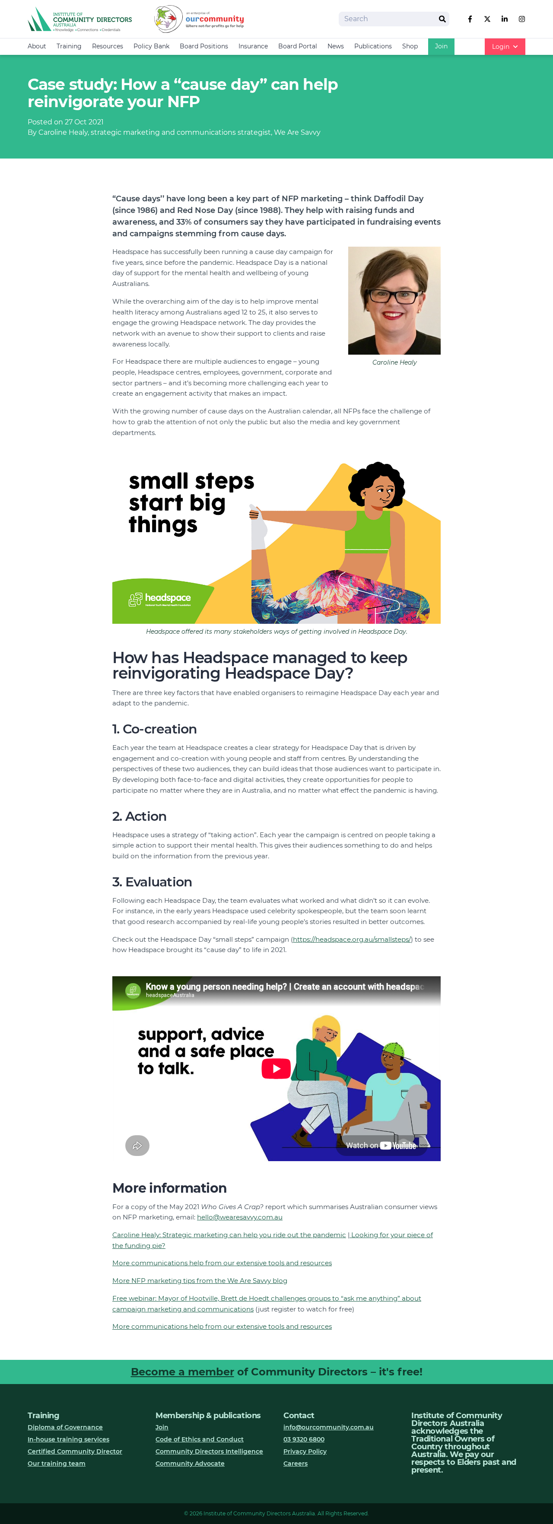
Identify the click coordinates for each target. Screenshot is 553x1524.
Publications (373, 46)
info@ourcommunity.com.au (328, 1427)
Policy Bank (151, 46)
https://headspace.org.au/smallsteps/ (352, 939)
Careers (295, 1463)
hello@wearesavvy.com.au (240, 1217)
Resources (107, 46)
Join (441, 46)
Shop (410, 46)
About (37, 46)
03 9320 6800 (303, 1439)
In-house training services (68, 1439)
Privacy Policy (305, 1451)
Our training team (57, 1463)
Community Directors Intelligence (209, 1451)
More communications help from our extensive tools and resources (222, 1263)
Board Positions (204, 46)
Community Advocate (190, 1463)
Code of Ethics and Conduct (200, 1439)
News (335, 46)
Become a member (182, 1371)
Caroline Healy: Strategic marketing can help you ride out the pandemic (229, 1235)
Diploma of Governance (65, 1427)
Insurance (253, 46)
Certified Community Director (75, 1451)
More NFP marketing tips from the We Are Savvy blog (199, 1280)
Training (69, 46)
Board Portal (297, 46)
